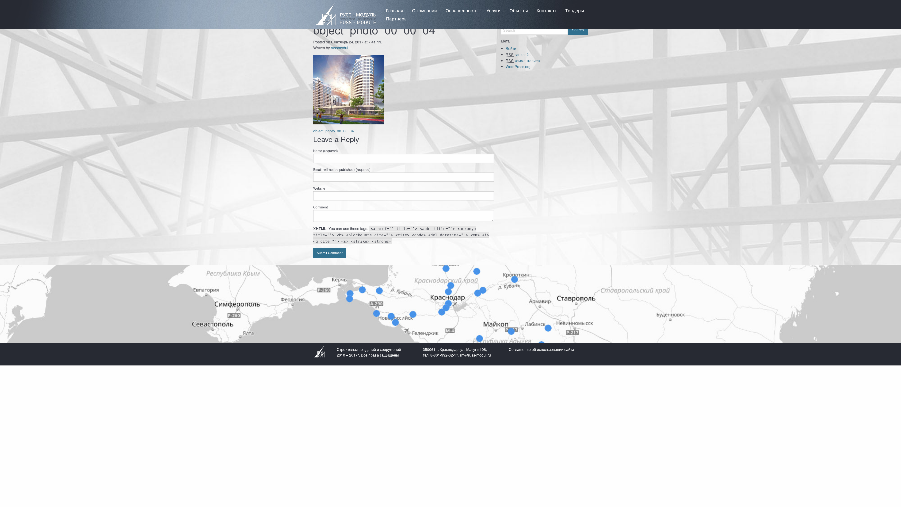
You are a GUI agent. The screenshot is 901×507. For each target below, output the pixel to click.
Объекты (518, 10)
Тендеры (574, 10)
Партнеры (397, 18)
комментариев (523, 60)
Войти (511, 48)
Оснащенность (461, 10)
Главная (394, 10)
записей (517, 54)
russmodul (339, 47)
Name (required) (325, 150)
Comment (320, 207)
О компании (424, 10)
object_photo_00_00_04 (333, 131)
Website (319, 188)
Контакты (546, 10)
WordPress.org (518, 66)
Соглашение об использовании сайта (541, 349)
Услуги (493, 10)
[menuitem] (394, 10)
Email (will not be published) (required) (341, 169)
